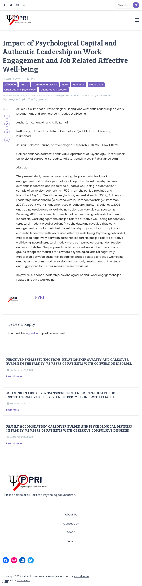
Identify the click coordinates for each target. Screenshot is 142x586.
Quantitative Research (54, 89)
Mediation (79, 84)
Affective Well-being (14, 95)
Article (24, 84)
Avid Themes (81, 576)
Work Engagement (38, 99)
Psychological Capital (15, 99)
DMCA (71, 532)
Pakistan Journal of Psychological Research (87, 95)
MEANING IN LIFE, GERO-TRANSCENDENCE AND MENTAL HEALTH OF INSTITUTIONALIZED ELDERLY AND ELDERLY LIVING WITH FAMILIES (61, 395)
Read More (13, 376)
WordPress (23, 580)
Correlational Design (45, 84)
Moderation (96, 84)
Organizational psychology (20, 89)
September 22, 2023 (21, 370)
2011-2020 (10, 84)
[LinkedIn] (22, 560)
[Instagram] (14, 560)
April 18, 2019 (13, 78)
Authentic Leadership (51, 95)
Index (65, 84)
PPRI (32, 78)
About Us (71, 515)
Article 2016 (32, 95)
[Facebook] (6, 560)
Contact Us (71, 524)
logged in (31, 333)
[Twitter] (31, 560)
